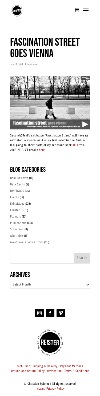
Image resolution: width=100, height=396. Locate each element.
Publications (18, 223)
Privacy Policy (55, 388)
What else (16, 236)
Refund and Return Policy (28, 371)
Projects (15, 216)
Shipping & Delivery (44, 366)
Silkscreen (16, 229)
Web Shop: (24, 366)
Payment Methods (71, 366)
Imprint (40, 388)
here (42, 150)
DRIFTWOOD (17, 191)
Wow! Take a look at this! (26, 242)
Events (14, 197)
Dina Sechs (17, 184)
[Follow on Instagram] (39, 313)
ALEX (76, 145)
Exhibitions (31, 64)
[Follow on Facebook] (50, 313)
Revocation (54, 371)
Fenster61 (16, 210)
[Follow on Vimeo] (61, 313)
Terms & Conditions (76, 371)
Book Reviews (19, 178)
